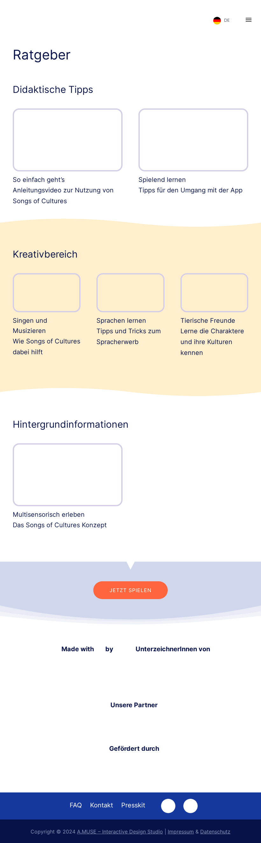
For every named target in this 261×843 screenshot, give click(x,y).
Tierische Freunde (207, 320)
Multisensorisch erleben (49, 514)
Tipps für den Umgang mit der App (190, 190)
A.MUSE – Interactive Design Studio (120, 831)
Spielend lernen (162, 179)
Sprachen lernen (121, 320)
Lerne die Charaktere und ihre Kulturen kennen (212, 341)
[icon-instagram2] (170, 806)
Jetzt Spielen (130, 590)
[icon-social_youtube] (190, 806)
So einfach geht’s (39, 179)
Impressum (181, 831)
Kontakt (101, 805)
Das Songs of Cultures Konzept (60, 525)
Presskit (133, 805)
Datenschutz (215, 831)
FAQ (76, 805)
